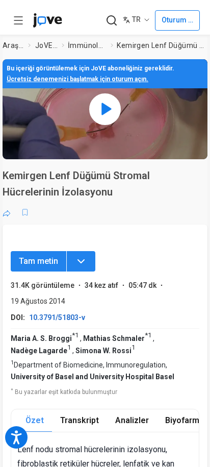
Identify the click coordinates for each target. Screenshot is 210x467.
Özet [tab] (34, 420)
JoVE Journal (46, 45)
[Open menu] (18, 20)
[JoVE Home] (47, 20)
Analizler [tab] (132, 420)
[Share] (7, 212)
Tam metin (38, 261)
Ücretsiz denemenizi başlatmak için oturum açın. (77, 79)
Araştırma (13, 45)
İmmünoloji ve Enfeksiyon (87, 45)
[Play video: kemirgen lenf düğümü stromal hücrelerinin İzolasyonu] (105, 109)
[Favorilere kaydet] (25, 212)
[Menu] (81, 261)
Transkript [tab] (79, 420)
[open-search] (111, 20)
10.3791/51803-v (57, 317)
